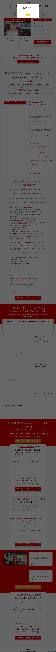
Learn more (28, 15)
